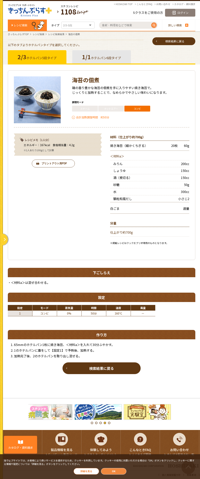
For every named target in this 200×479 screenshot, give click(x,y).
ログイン (183, 13)
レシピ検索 (20, 25)
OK (113, 471)
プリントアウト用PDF (54, 163)
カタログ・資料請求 (184, 4)
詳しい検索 (175, 25)
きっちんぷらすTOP (18, 34)
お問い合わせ (163, 4)
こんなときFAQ (144, 4)
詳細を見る (86, 471)
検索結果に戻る (174, 41)
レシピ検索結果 (56, 34)
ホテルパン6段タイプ (101, 57)
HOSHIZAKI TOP (124, 4)
